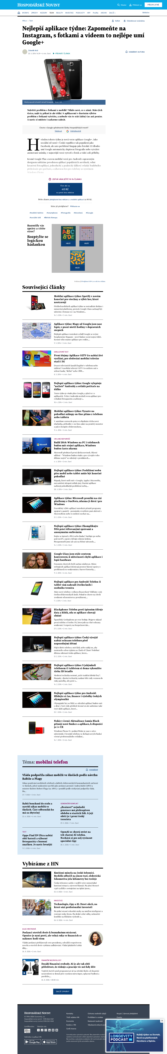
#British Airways (50, 217)
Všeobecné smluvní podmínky (99, 1025)
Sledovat (58, 131)
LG (61, 102)
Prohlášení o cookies (95, 1017)
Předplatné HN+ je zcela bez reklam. (93, 281)
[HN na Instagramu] (46, 1030)
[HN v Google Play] (32, 1041)
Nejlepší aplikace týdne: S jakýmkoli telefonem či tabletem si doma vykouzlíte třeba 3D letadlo (77, 668)
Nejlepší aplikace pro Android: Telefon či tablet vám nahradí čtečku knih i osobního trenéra (77, 585)
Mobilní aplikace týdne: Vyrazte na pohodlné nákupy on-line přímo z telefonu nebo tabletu (78, 414)
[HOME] (19, 13)
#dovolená (78, 213)
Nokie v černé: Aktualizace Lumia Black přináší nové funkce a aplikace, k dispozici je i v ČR (78, 724)
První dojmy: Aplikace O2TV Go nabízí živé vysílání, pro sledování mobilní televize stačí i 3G (78, 359)
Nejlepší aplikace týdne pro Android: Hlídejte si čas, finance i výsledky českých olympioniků (78, 696)
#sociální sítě (35, 217)
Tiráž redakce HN (72, 1017)
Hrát (68, 243)
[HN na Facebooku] (42, 1030)
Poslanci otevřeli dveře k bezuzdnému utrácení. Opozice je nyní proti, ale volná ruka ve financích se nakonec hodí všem (52, 936)
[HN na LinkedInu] (49, 1030)
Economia (70, 1021)
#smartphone (52, 213)
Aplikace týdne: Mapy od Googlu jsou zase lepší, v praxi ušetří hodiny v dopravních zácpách (78, 327)
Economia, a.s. (40, 1017)
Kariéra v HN (71, 1025)
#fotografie (65, 213)
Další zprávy (62, 991)
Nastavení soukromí (95, 1021)
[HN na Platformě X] (38, 1030)
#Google (89, 213)
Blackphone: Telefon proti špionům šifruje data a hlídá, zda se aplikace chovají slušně (78, 613)
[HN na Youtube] (57, 1030)
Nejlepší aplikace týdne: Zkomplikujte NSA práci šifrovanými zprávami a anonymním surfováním (76, 529)
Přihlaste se (75, 206)
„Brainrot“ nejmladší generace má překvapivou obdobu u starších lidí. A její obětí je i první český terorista (77, 813)
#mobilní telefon (36, 213)
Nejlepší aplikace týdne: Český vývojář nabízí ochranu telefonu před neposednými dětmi (76, 641)
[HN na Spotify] (53, 1030)
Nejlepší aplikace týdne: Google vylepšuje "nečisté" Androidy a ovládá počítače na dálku (77, 386)
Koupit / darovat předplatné (127, 1014)
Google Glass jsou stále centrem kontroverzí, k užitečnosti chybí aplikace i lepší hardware (78, 557)
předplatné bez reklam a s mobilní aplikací (67, 199)
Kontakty (69, 1014)
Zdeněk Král (33, 50)
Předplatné (153, 5)
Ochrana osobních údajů (97, 1014)
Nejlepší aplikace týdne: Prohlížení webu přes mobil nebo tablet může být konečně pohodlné (77, 473)
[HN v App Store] (49, 1041)
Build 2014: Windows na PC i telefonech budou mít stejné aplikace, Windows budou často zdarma (77, 446)
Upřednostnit (75, 131)
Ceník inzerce (71, 1029)
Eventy (119, 1017)
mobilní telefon (52, 762)
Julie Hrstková (29, 929)
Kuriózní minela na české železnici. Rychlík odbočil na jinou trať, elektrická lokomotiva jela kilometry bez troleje (77, 876)
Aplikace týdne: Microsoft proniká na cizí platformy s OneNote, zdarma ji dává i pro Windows (78, 501)
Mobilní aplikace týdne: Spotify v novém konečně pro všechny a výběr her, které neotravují (77, 299)
